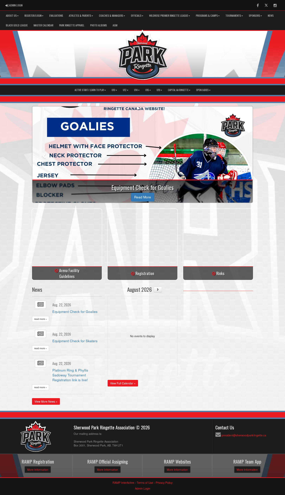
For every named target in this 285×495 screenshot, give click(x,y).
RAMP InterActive (123, 483)
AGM (115, 25)
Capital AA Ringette (178, 90)
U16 (147, 90)
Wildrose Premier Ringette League (168, 15)
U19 (158, 90)
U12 (124, 90)
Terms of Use (145, 483)
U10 (113, 90)
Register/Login (32, 15)
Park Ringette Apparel (71, 25)
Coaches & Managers (111, 15)
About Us (11, 15)
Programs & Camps (207, 15)
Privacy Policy (164, 483)
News (271, 15)
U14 (136, 90)
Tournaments (233, 15)
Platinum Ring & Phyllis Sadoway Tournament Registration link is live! (70, 375)
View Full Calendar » (123, 383)
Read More (142, 197)
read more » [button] (40, 318)
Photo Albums (98, 25)
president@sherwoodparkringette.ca (244, 435)
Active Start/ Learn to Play (89, 90)
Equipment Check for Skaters (75, 340)
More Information (37, 470)
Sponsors (254, 15)
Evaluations (56, 15)
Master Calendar (43, 25)
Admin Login (142, 488)
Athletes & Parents (80, 15)
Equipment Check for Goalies (75, 311)
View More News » (46, 401)
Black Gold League (17, 25)
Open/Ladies (202, 90)
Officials (136, 15)
